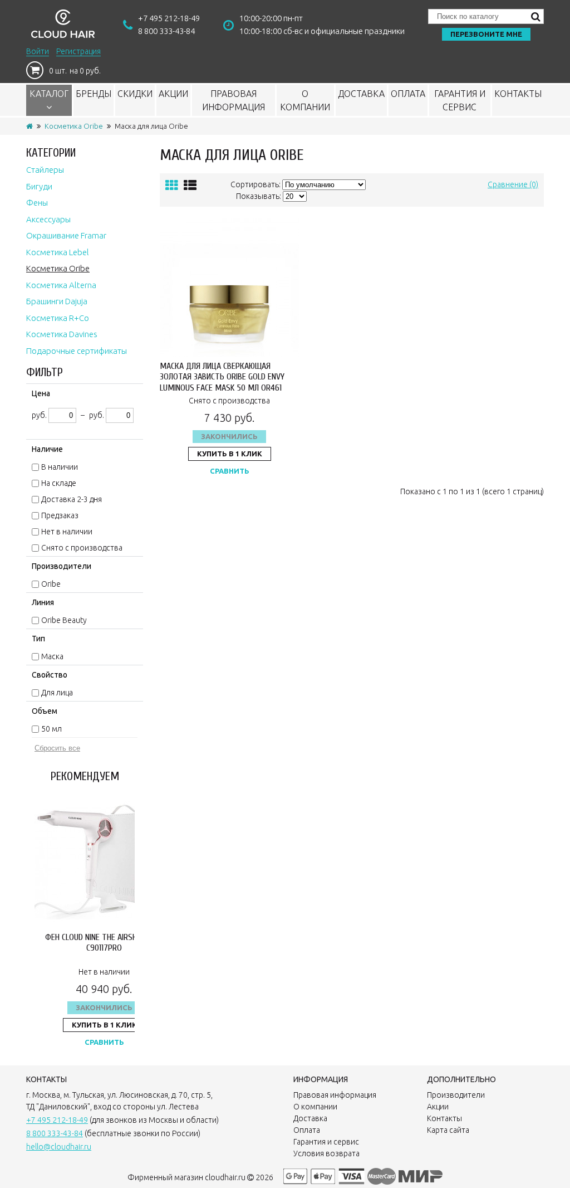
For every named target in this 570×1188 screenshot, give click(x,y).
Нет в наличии (66, 531)
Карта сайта (448, 1130)
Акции (173, 94)
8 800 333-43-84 (166, 31)
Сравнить (104, 1042)
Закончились (104, 1007)
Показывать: (258, 196)
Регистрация (78, 51)
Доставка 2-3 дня (71, 499)
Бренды (93, 94)
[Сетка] (171, 185)
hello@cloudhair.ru (58, 1146)
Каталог (49, 94)
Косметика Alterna (61, 285)
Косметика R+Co (57, 318)
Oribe (51, 584)
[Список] (190, 185)
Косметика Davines (61, 334)
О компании (305, 100)
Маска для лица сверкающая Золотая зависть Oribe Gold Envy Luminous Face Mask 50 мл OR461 (222, 377)
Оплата (408, 94)
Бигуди (39, 186)
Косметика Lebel (57, 252)
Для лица (57, 692)
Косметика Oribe (74, 126)
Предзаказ (59, 515)
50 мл (51, 728)
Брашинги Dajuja (56, 301)
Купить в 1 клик (104, 1025)
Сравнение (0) (513, 184)
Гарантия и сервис (459, 100)
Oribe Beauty (64, 620)
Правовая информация (233, 100)
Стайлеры (45, 169)
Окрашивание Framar (66, 235)
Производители (456, 1094)
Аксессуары (48, 219)
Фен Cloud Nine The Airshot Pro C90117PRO (104, 942)
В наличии (59, 466)
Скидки (135, 94)
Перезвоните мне (486, 34)
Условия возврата (326, 1153)
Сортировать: (255, 184)
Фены (37, 202)
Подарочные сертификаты (76, 351)
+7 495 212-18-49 (169, 18)
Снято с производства (81, 547)
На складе (58, 483)
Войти (37, 51)
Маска (52, 656)
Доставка (361, 94)
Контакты (518, 94)
